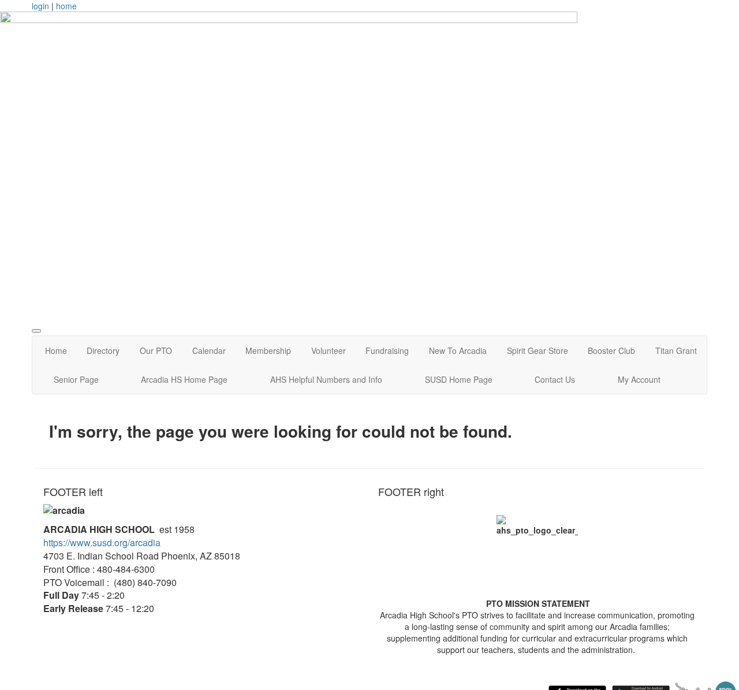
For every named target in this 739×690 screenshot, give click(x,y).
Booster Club (611, 350)
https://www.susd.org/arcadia (102, 542)
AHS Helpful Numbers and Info (326, 379)
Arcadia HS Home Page (184, 379)
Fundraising (387, 350)
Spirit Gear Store (537, 350)
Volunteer (328, 350)
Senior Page (76, 379)
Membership (268, 350)
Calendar (209, 350)
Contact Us (555, 379)
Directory (103, 350)
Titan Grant (676, 350)
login (40, 6)
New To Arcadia (458, 350)
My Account (639, 379)
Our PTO (156, 350)
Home (56, 350)
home (66, 6)
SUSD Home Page (458, 379)
